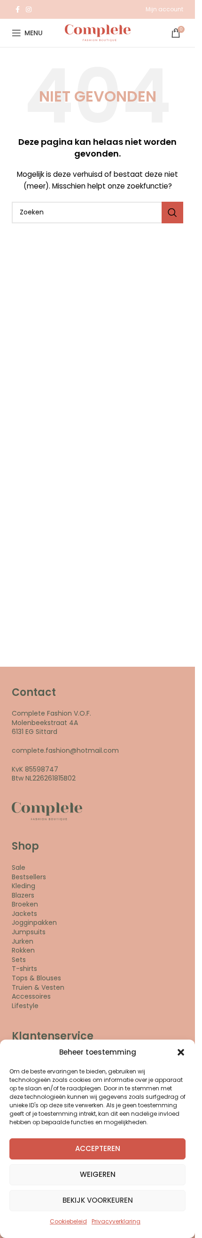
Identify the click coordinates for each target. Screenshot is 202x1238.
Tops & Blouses (36, 978)
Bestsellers (29, 877)
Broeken (25, 904)
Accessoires (31, 996)
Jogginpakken (34, 922)
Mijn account (164, 9)
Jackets (24, 913)
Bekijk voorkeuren (97, 1200)
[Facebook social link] (17, 9)
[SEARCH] (172, 212)
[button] (181, 1052)
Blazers (23, 895)
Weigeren (98, 1174)
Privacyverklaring (116, 1221)
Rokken (23, 950)
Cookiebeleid (68, 1221)
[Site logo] (98, 32)
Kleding (23, 886)
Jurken (22, 941)
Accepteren (97, 1148)
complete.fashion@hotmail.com (65, 750)
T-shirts (24, 968)
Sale (18, 867)
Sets (19, 959)
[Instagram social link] (28, 9)
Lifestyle (25, 1005)
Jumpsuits (29, 932)
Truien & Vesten (38, 987)
